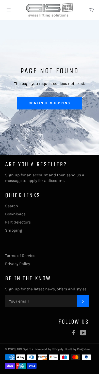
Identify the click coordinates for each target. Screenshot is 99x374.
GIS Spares (25, 349)
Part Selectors (18, 222)
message (13, 180)
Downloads (15, 214)
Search (11, 205)
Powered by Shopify (49, 349)
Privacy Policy (17, 263)
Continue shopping (49, 103)
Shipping (13, 230)
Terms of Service (20, 255)
